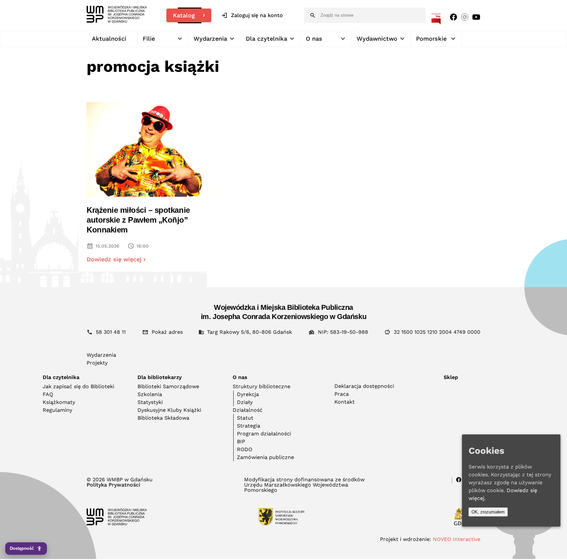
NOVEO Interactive (456, 539)
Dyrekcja (248, 394)
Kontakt (344, 402)
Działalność (247, 410)
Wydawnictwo (377, 38)
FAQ (48, 394)
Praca (341, 394)
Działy (245, 402)
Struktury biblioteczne (261, 386)
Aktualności (109, 38)
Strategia (248, 426)
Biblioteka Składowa (163, 418)
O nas (314, 38)
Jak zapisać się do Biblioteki (78, 386)
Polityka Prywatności (113, 485)
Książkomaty (59, 402)
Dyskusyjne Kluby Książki (169, 410)
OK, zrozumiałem (488, 512)
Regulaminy (57, 410)
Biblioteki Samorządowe (168, 386)
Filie (149, 38)
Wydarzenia (210, 38)
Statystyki (150, 402)
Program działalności (264, 433)
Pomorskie (431, 38)
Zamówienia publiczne (265, 457)
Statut (245, 418)
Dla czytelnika (266, 38)
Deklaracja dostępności (364, 386)
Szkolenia (149, 394)
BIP (241, 441)
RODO (244, 449)
